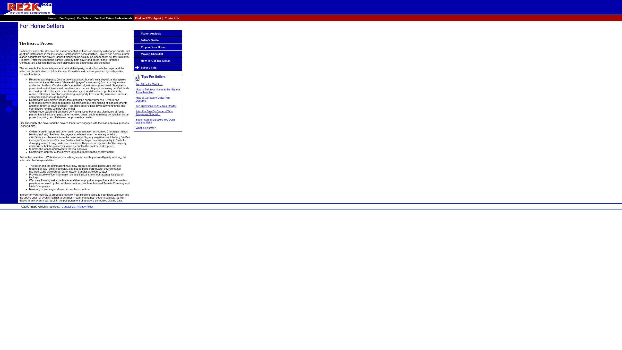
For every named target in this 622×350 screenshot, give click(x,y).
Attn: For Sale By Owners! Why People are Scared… (154, 113)
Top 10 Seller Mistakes (149, 84)
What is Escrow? (146, 127)
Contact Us (172, 18)
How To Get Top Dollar (155, 60)
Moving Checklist (152, 53)
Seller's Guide (150, 40)
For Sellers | (84, 18)
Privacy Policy (85, 206)
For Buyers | (67, 18)
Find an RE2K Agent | (148, 18)
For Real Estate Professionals (113, 18)
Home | (52, 18)
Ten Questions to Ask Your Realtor (156, 106)
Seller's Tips (148, 67)
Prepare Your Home (153, 47)
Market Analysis (151, 33)
